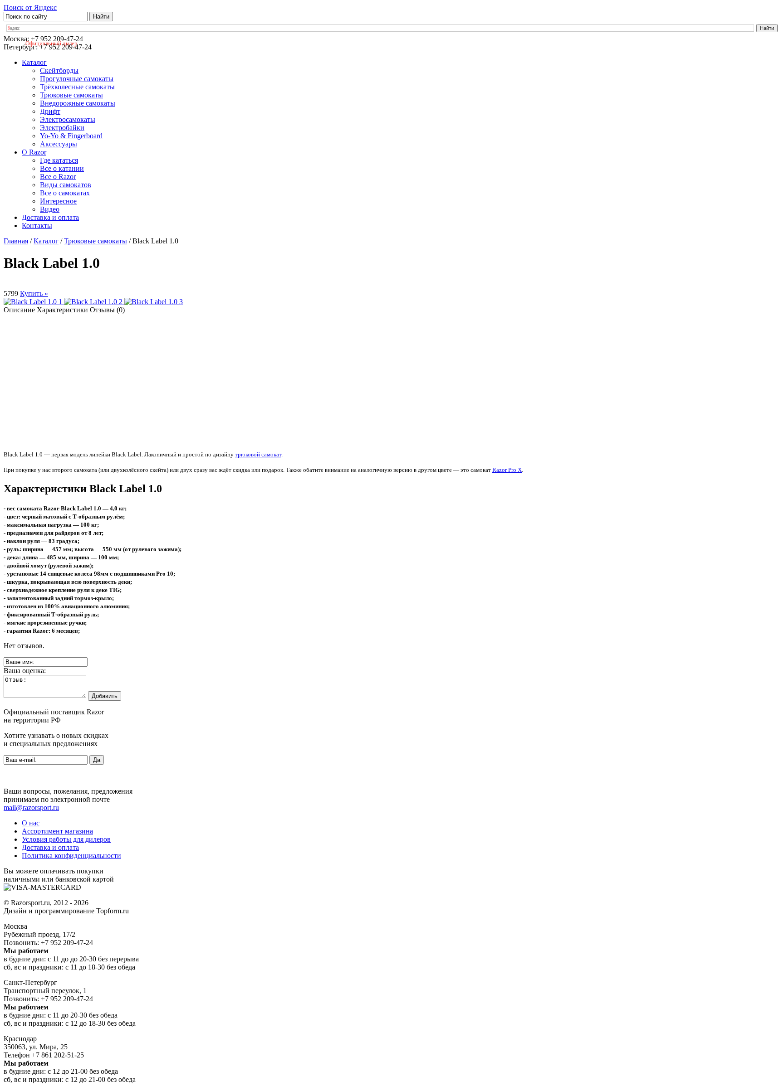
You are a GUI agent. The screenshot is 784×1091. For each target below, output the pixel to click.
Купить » (34, 293)
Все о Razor (58, 176)
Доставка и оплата (50, 217)
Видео (49, 209)
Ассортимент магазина (57, 831)
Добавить (105, 696)
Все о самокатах (65, 193)
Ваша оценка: (25, 670)
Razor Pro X (507, 469)
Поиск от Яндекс (30, 7)
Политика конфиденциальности (71, 855)
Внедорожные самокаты (77, 103)
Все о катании (62, 168)
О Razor (34, 152)
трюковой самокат (258, 454)
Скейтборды (59, 70)
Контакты (37, 225)
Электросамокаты (67, 119)
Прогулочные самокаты (76, 78)
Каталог (34, 62)
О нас (30, 823)
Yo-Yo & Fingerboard (71, 136)
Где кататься (59, 160)
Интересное (58, 201)
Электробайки (62, 127)
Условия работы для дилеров (66, 839)
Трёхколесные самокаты (77, 87)
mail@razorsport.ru (31, 807)
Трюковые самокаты (71, 95)
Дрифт (50, 111)
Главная (16, 241)
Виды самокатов (65, 185)
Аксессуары (58, 144)
